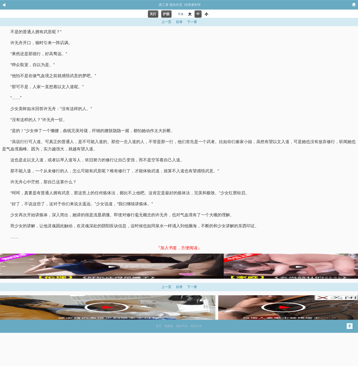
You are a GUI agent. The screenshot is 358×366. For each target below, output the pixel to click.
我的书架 (182, 326)
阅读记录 (196, 326)
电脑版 (168, 326)
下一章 (192, 22)
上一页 (166, 22)
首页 (159, 326)
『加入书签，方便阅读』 (179, 248)
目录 (179, 22)
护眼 (166, 14)
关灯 (153, 14)
